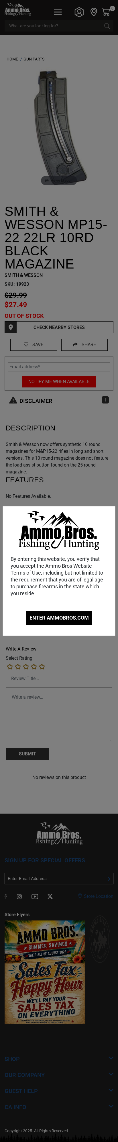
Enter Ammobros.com (59, 618)
